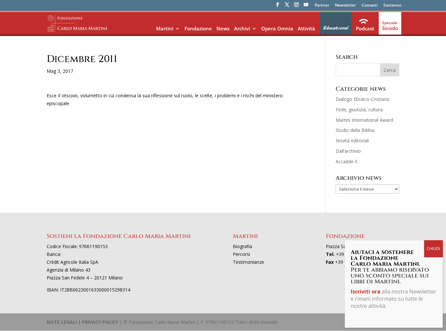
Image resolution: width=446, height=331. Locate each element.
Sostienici (392, 5)
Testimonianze (248, 262)
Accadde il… (348, 161)
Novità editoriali (352, 140)
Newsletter (345, 5)
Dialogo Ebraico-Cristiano (363, 99)
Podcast (365, 28)
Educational (335, 28)
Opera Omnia (277, 28)
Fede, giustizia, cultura (359, 109)
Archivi (242, 28)
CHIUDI (433, 248)
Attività (306, 28)
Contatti (369, 5)
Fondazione (198, 28)
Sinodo (390, 28)
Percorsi (241, 254)
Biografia (242, 246)
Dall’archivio (348, 151)
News (223, 28)
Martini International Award (364, 120)
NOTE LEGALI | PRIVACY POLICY (82, 322)
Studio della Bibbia (355, 130)
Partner (322, 5)
